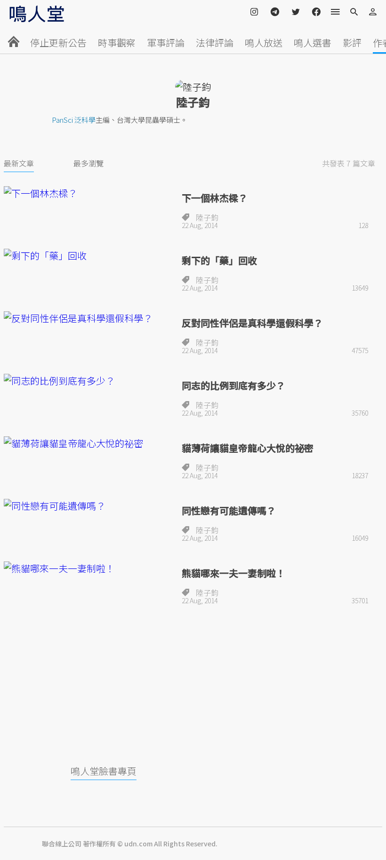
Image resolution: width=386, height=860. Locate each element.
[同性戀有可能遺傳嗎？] (89, 506)
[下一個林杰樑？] (89, 193)
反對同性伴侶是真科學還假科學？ (252, 323)
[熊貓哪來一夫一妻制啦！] (89, 568)
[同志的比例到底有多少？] (89, 380)
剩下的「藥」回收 (219, 260)
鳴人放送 (263, 42)
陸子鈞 (207, 217)
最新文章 (19, 163)
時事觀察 (117, 42)
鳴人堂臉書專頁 (104, 771)
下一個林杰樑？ (215, 198)
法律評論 (214, 42)
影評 (352, 42)
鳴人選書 (312, 42)
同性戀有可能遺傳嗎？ (229, 510)
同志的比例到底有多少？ (233, 385)
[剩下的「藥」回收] (89, 255)
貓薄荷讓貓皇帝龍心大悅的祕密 (248, 448)
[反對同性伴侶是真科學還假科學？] (89, 318)
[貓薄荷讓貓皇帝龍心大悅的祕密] (89, 443)
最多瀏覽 (88, 163)
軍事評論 (166, 42)
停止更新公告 (58, 42)
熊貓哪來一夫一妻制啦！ (233, 573)
